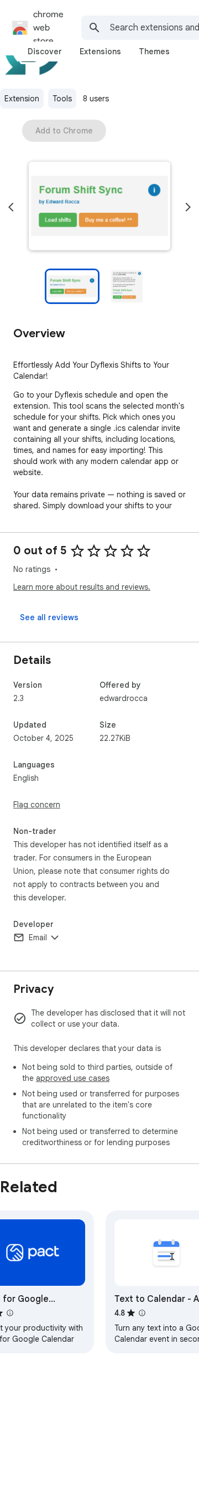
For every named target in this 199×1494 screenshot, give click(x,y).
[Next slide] (188, 207)
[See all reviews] (49, 617)
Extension (21, 99)
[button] (99, 207)
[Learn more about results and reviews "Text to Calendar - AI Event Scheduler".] (142, 1313)
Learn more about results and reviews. (81, 587)
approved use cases (72, 1078)
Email (38, 937)
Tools (62, 99)
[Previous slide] (11, 207)
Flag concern (36, 805)
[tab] (45, 51)
